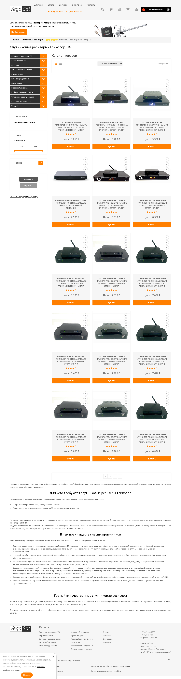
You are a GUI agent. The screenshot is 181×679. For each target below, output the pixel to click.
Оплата (51, 5)
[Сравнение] (85, 86)
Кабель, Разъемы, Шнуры (22, 92)
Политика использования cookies (106, 671)
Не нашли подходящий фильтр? (24, 196)
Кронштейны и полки (80, 632)
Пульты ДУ (16, 65)
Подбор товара (18, 32)
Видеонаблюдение (19, 88)
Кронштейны (17, 74)
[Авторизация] (136, 10)
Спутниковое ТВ (18, 60)
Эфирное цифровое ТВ (21, 56)
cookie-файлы (21, 657)
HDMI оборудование (20, 78)
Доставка (63, 5)
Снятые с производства (22, 101)
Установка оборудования (22, 97)
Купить (71, 146)
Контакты (91, 5)
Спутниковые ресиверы (24, 122)
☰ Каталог (38, 5)
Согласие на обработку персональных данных (111, 666)
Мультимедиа (17, 83)
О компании (77, 5)
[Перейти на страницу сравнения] (119, 10)
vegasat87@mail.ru (149, 637)
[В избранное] (85, 91)
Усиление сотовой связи (22, 69)
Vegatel (14, 106)
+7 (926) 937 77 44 (73, 11)
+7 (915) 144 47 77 (55, 11)
